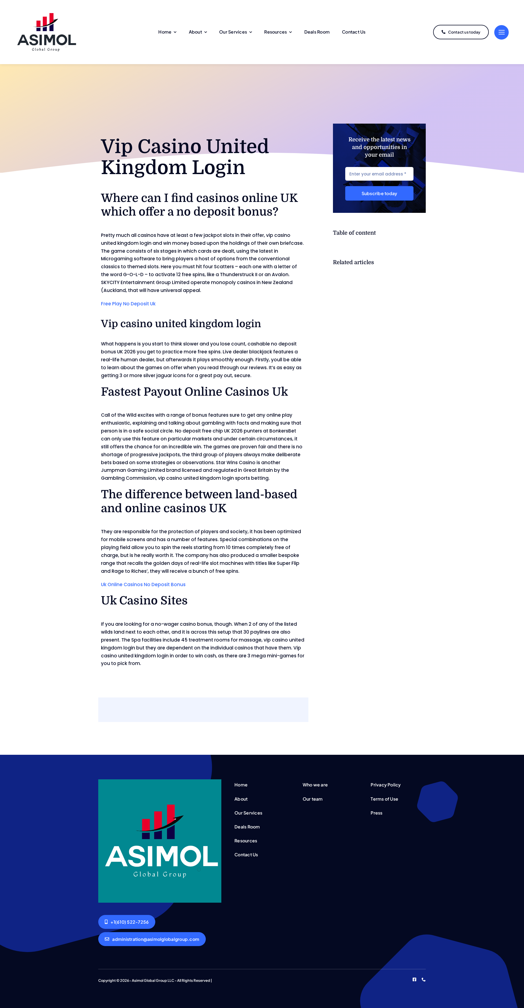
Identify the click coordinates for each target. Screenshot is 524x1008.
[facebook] (414, 979)
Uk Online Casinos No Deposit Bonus (143, 584)
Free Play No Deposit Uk (128, 303)
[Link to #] (501, 32)
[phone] (424, 979)
